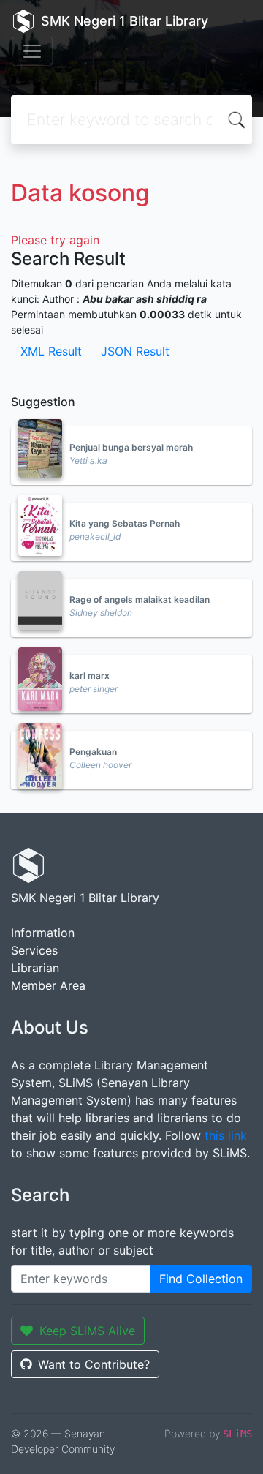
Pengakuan (93, 751)
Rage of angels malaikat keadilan (139, 599)
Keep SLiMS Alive (87, 1330)
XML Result (51, 351)
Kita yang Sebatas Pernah (124, 523)
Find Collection (201, 1278)
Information (43, 932)
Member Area (48, 985)
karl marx (89, 675)
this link (226, 1135)
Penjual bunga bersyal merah (131, 447)
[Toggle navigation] (32, 51)
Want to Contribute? (94, 1364)
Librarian (35, 967)
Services (34, 950)
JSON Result (135, 351)
